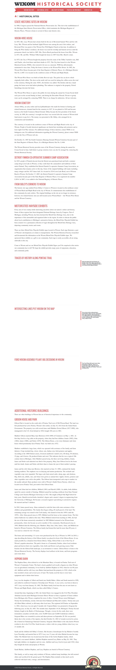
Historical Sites (42, 10)
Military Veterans (58, 10)
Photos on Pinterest (74, 10)
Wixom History (29, 10)
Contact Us (88, 10)
